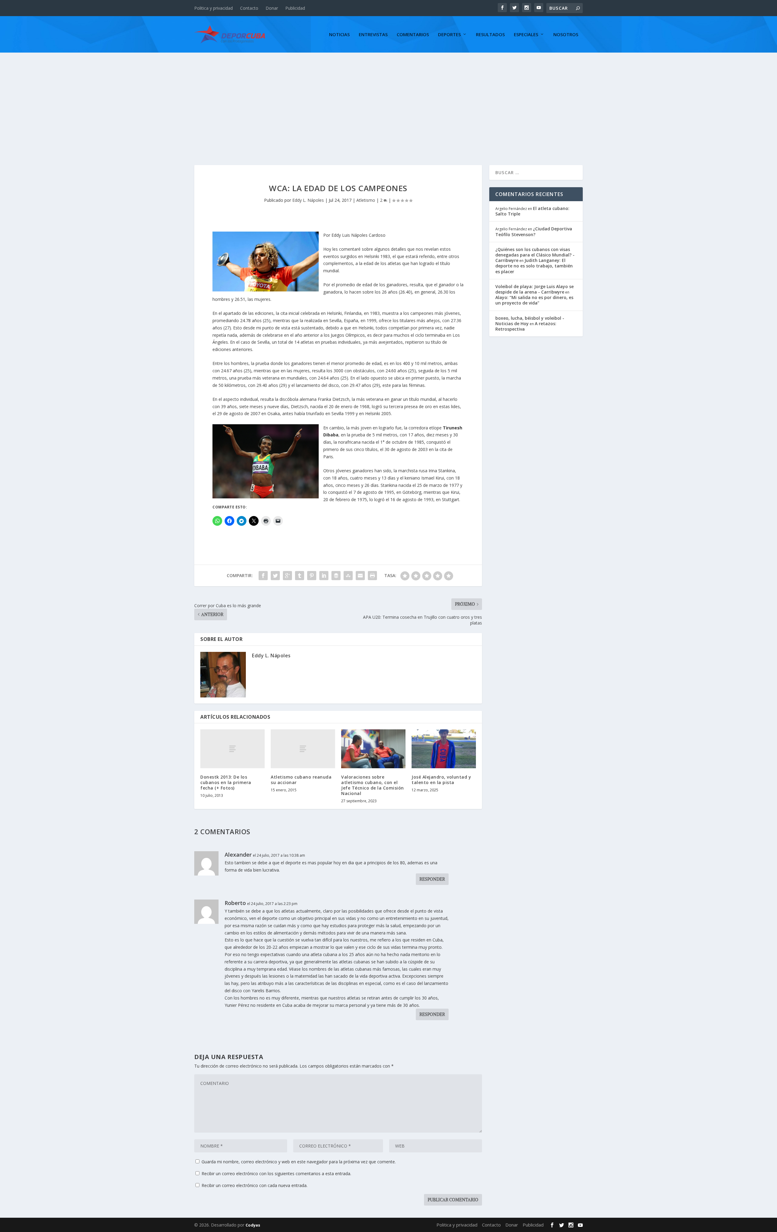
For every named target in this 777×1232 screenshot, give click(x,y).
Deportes (449, 34)
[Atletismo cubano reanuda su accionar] (303, 748)
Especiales (526, 34)
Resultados (490, 34)
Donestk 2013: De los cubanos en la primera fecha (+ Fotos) (225, 782)
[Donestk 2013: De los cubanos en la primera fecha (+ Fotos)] (232, 748)
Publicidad (295, 8)
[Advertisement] (388, 98)
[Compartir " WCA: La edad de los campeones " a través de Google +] (287, 576)
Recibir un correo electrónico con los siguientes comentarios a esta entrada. (276, 1173)
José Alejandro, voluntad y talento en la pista (441, 779)
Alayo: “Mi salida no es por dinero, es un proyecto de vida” (534, 300)
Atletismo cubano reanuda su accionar (301, 779)
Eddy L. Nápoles (308, 200)
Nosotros (565, 34)
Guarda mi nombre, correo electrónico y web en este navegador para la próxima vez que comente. (299, 1162)
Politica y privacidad (213, 8)
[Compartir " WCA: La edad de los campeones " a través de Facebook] (263, 576)
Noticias (339, 34)
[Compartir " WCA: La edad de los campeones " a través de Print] (372, 576)
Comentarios (413, 34)
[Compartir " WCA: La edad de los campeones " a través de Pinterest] (312, 576)
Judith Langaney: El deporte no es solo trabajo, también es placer (534, 265)
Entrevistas (373, 34)
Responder (432, 879)
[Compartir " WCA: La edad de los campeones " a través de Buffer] (336, 576)
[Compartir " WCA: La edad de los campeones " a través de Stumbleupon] (348, 576)
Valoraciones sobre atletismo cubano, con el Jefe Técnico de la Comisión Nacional (372, 785)
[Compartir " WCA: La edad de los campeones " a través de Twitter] (275, 576)
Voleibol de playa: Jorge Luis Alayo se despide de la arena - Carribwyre (534, 289)
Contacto (249, 8)
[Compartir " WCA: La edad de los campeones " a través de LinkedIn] (324, 576)
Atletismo (365, 200)
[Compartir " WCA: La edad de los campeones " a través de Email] (360, 576)
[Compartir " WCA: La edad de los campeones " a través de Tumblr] (299, 576)
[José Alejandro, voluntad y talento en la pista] (444, 748)
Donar (272, 8)
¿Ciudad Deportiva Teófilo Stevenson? (533, 231)
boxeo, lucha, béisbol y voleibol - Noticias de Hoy (529, 320)
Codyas (253, 1225)
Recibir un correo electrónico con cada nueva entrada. (254, 1185)
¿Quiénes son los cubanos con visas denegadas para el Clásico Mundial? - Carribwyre (535, 254)
